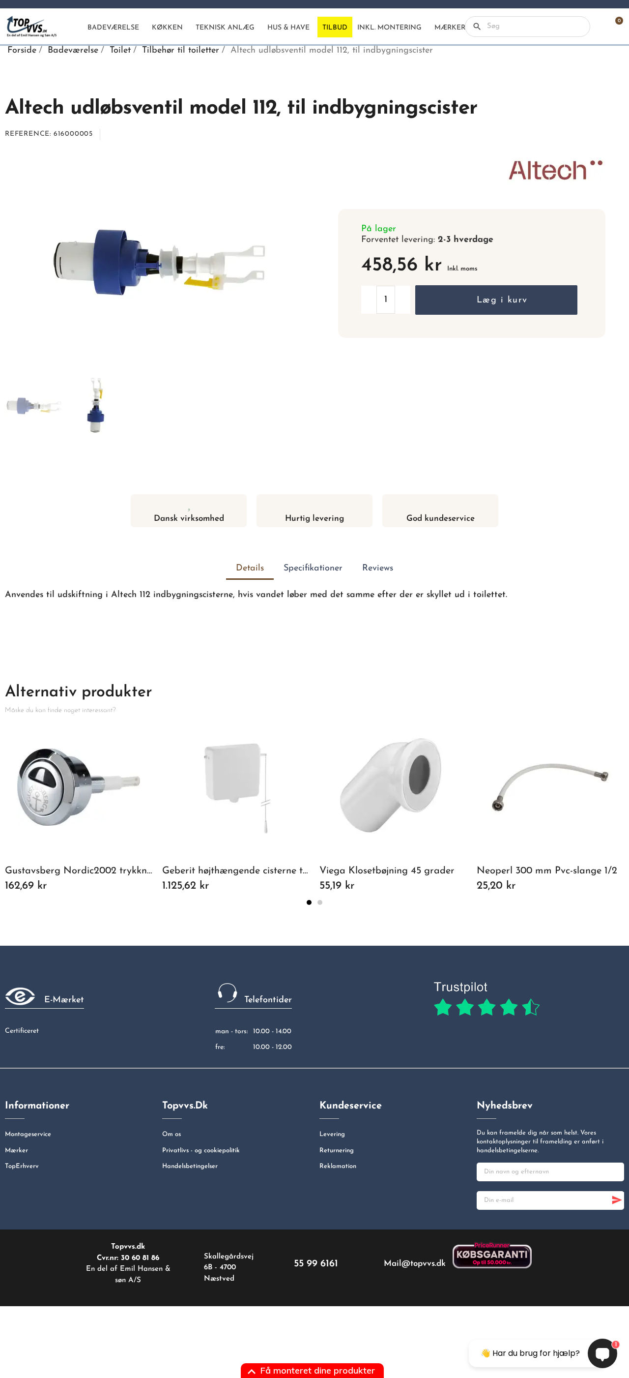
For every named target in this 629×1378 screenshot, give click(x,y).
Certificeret (22, 1031)
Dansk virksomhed (189, 518)
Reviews (377, 568)
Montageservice (28, 1134)
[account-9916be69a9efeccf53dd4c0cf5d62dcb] (597, 26)
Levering (332, 1134)
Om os (171, 1134)
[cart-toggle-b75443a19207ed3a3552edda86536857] (614, 26)
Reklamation (337, 1166)
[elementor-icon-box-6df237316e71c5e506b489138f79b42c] (189, 503)
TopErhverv (22, 1166)
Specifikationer (313, 568)
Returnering (336, 1150)
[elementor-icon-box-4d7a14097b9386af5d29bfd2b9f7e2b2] (314, 503)
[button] (496, 300)
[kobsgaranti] (492, 1255)
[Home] (74, 27)
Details (250, 568)
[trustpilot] (486, 999)
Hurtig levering (314, 518)
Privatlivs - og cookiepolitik (201, 1150)
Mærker (16, 1150)
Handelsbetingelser (190, 1166)
